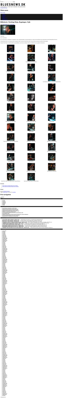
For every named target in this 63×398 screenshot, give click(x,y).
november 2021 (4, 281)
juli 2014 (3, 359)
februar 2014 (4, 363)
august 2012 (4, 377)
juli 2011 (3, 387)
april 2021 (4, 287)
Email (6, 7)
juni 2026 (3, 232)
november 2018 (4, 313)
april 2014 (4, 361)
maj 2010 (3, 395)
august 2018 (4, 315)
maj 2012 (3, 379)
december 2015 (4, 344)
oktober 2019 (4, 303)
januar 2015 (4, 353)
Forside (3, 14)
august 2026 (4, 230)
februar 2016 (4, 342)
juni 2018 (3, 317)
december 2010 (4, 393)
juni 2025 (3, 243)
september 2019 (4, 304)
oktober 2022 (4, 271)
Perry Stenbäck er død (5, 213)
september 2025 (4, 240)
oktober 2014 (4, 356)
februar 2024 (4, 257)
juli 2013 (3, 369)
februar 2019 (4, 310)
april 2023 (4, 266)
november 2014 (4, 355)
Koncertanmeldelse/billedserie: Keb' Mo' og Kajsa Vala (10, 215)
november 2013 (4, 366)
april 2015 (4, 351)
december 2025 (4, 237)
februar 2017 (4, 331)
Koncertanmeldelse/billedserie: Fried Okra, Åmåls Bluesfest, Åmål (12, 212)
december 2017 (4, 322)
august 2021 (4, 283)
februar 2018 (4, 321)
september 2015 (4, 346)
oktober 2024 (4, 250)
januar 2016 (4, 343)
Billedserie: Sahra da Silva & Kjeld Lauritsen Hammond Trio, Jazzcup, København (15, 214)
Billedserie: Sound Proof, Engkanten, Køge (9, 211)
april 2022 (4, 276)
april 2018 (4, 319)
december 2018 (4, 312)
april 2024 (4, 255)
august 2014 (4, 358)
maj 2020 (3, 297)
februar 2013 (4, 374)
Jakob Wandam (5, 24)
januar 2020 (4, 300)
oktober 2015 (4, 345)
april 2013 (4, 372)
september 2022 (4, 272)
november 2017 (4, 323)
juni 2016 (3, 338)
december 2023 (4, 259)
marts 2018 (4, 320)
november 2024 (4, 249)
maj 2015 (3, 350)
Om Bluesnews (4, 17)
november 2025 (4, 238)
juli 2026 (3, 231)
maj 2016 (3, 339)
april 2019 (4, 308)
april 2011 (3, 390)
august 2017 (4, 326)
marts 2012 (4, 380)
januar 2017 (4, 332)
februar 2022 (4, 278)
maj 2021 (3, 286)
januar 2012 (4, 382)
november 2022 (4, 270)
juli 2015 (3, 348)
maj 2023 (3, 265)
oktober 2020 (4, 292)
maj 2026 (3, 233)
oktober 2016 (4, 335)
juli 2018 (3, 316)
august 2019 (4, 305)
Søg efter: (1, 1)
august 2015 (4, 347)
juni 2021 (3, 285)
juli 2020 (3, 295)
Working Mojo (5, 192)
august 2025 (4, 241)
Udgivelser (4, 15)
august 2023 (4, 262)
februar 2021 (4, 289)
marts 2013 (4, 373)
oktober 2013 (4, 367)
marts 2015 (4, 352)
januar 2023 (4, 268)
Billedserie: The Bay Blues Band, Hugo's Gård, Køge (10, 210)
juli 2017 (3, 327)
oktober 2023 (4, 260)
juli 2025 (3, 242)
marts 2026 (4, 235)
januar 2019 (4, 311)
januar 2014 (4, 364)
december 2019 (4, 301)
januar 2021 (4, 290)
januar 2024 (4, 258)
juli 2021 (3, 284)
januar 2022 (4, 279)
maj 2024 (3, 254)
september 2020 (4, 293)
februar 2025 (4, 246)
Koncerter (3, 16)
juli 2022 (3, 274)
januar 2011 (4, 392)
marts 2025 (4, 245)
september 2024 (4, 251)
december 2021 (4, 280)
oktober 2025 (4, 239)
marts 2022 (4, 277)
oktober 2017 (4, 324)
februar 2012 (4, 381)
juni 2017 (3, 328)
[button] (7, 30)
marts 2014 (4, 362)
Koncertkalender (5, 19)
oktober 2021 (4, 282)
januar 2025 (4, 247)
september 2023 (4, 261)
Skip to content (2, 12)
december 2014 (4, 354)
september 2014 (4, 357)
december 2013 (4, 365)
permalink (14, 192)
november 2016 (4, 334)
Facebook (1, 7)
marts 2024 (4, 256)
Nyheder (4, 191)
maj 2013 (3, 371)
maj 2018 (3, 318)
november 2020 (4, 291)
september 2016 (4, 336)
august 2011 (4, 386)
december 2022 (4, 269)
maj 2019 (3, 307)
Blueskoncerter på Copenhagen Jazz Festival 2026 (10, 216)
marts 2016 (4, 341)
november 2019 (4, 302)
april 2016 (4, 340)
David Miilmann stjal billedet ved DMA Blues (9, 208)
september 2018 (4, 314)
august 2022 (4, 273)
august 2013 (4, 368)
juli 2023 (3, 263)
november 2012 (4, 375)
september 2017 (4, 325)
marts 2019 (4, 309)
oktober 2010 (4, 394)
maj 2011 (3, 389)
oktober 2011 (4, 384)
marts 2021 (4, 288)
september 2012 (4, 376)
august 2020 (4, 294)
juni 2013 (3, 370)
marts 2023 (4, 267)
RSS (4, 7)
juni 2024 (3, 253)
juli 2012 (3, 378)
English (3, 18)
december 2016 (4, 333)
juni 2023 (3, 264)
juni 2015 (3, 349)
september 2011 (4, 385)
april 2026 (4, 234)
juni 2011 (3, 388)
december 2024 (4, 248)
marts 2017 (4, 330)
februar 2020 (4, 299)
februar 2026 (4, 236)
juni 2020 (3, 296)
